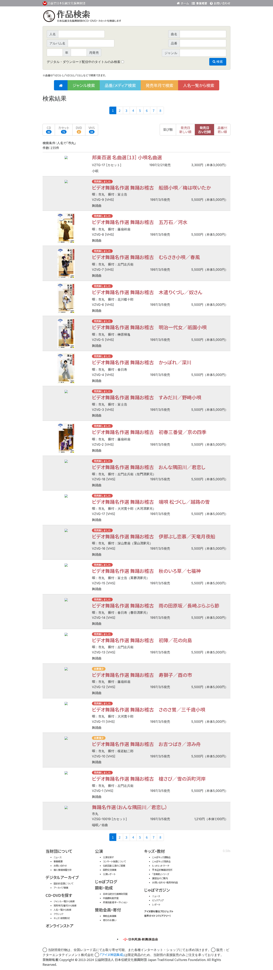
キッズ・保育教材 (61, 918)
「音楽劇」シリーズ (160, 874)
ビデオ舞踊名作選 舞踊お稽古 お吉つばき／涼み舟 (146, 743)
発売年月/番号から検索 (65, 905)
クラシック (58, 913)
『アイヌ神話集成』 (112, 954)
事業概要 (199, 2)
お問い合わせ (219, 2)
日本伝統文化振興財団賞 (115, 893)
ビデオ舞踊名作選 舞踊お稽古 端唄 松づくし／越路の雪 (151, 501)
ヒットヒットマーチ (160, 865)
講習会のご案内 (160, 878)
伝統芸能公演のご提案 (114, 865)
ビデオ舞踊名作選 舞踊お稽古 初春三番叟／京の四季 (149, 431)
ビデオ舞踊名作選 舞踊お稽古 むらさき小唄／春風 (146, 256)
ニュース (58, 857)
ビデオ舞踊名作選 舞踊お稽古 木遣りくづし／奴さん (147, 292)
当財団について (59, 851)
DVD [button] (79, 129)
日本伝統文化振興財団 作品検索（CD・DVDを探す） (136, 16)
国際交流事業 (109, 869)
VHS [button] (92, 129)
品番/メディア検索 (120, 85)
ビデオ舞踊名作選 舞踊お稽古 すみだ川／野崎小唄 (146, 397)
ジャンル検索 (84, 85)
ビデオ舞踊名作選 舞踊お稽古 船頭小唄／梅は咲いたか (151, 187)
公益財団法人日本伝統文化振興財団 (64, 3)
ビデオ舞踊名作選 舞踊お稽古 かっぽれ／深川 (141, 362)
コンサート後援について (114, 861)
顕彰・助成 (104, 888)
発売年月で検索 (159, 85)
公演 (99, 851)
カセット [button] (63, 129)
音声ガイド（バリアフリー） (157, 915)
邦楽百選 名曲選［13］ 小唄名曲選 (127, 157)
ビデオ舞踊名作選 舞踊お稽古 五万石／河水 (139, 221)
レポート (156, 904)
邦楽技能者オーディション (115, 902)
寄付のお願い (109, 920)
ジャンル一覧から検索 (64, 901)
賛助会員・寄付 (108, 910)
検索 (219, 61)
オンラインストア (60, 926)
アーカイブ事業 (61, 887)
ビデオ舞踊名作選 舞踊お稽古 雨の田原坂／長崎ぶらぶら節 (155, 605)
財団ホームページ (183, 2)
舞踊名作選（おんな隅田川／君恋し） (129, 807)
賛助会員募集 (109, 916)
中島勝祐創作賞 (111, 898)
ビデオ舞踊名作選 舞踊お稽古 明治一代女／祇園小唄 (149, 327)
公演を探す (108, 857)
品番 (222, 129)
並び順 (168, 129)
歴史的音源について (63, 883)
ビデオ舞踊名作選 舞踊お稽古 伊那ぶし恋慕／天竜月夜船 (153, 536)
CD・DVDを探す (59, 895)
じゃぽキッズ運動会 (161, 857)
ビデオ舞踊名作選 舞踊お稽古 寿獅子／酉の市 (142, 674)
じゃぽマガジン (157, 890)
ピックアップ (157, 900)
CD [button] (49, 129)
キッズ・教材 (154, 851)
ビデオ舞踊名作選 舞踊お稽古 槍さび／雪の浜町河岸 (149, 778)
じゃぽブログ (106, 881)
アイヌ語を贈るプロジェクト (158, 911)
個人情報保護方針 (63, 869)
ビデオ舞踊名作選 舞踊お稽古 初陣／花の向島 (142, 640)
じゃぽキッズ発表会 (161, 861)
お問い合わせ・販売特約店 (165, 882)
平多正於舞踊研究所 (162, 869)
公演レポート (109, 874)
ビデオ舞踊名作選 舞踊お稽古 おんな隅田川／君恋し (148, 466)
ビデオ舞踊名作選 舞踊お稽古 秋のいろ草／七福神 (146, 570)
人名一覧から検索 (198, 85)
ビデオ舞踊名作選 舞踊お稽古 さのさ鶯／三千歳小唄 (148, 709)
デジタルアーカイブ (62, 877)
